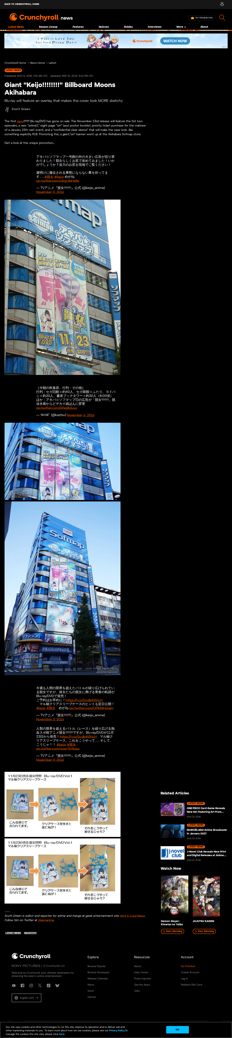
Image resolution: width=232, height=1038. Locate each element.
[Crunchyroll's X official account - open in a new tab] (40, 985)
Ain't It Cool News (132, 915)
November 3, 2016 (50, 719)
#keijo (59, 176)
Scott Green (21, 109)
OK (177, 1029)
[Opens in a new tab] (116, 40)
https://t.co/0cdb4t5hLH (84, 700)
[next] (219, 898)
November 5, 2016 (50, 192)
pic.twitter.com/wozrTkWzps (58, 748)
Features (78, 27)
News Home (37, 63)
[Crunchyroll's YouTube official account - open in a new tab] (13, 985)
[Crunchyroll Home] (31, 958)
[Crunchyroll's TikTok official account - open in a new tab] (48, 985)
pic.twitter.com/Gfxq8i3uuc (56, 408)
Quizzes (104, 27)
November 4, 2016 (50, 759)
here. (61, 1034)
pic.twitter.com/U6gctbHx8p (57, 180)
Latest (52, 63)
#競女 (49, 176)
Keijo (20, 121)
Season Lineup (48, 27)
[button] (26, 997)
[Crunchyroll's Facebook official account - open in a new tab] (22, 985)
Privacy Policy (117, 1031)
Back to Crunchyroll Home (22, 4)
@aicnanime (46, 920)
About (204, 27)
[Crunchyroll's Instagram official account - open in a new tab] (31, 985)
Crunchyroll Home (15, 63)
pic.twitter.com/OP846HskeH (91, 708)
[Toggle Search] (222, 18)
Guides (128, 27)
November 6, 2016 (80, 415)
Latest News (16, 27)
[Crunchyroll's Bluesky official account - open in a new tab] (57, 985)
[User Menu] (221, 4)
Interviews (154, 27)
